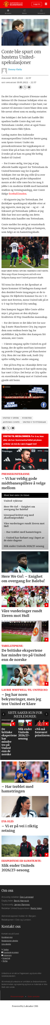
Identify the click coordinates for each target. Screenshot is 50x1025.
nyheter (27, 418)
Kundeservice (7, 937)
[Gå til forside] (13, 4)
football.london (18, 193)
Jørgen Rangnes (22, 905)
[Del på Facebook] (21, 87)
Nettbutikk (41, 13)
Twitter (6, 950)
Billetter (24, 13)
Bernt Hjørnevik (21, 901)
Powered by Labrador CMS (25, 1006)
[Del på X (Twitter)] (25, 87)
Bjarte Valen (36, 908)
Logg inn (36, 4)
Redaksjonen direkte (10, 941)
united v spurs (11, 418)
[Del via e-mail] (29, 87)
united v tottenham (34, 422)
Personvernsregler (17, 996)
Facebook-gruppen (11, 952)
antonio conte (11, 422)
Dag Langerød (26, 897)
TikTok (5, 961)
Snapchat (6, 958)
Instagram (7, 955)
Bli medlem (8, 13)
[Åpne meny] (46, 4)
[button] (4, 714)
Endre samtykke (34, 996)
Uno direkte (6, 944)
